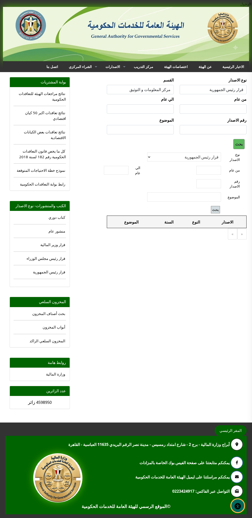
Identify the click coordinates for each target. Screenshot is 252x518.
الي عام (167, 99)
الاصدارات (113, 66)
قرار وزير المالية (52, 244)
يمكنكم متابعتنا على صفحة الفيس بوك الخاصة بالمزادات (185, 462)
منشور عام (56, 231)
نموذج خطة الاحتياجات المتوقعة (41, 170)
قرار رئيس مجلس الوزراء (46, 258)
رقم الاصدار (237, 120)
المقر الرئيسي (231, 430)
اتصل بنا (52, 66)
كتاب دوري (56, 217)
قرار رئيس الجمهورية (49, 271)
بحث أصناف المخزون (48, 313)
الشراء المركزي (80, 66)
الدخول (245, 3)
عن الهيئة (205, 66)
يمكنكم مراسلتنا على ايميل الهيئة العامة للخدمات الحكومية (183, 476)
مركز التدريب (143, 66)
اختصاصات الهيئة (176, 66)
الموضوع (166, 120)
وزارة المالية (55, 374)
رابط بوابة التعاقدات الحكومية (42, 184)
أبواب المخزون (54, 327)
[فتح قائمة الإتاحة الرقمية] (237, 505)
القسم (168, 80)
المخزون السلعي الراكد (47, 340)
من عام (240, 99)
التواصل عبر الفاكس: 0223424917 (201, 491)
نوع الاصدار (238, 80)
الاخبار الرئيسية (233, 66)
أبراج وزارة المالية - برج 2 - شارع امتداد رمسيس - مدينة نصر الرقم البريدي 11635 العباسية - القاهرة (149, 444)
